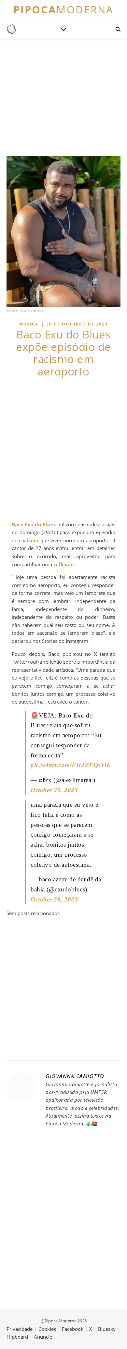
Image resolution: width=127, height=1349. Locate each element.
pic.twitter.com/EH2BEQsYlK (71, 765)
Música (28, 324)
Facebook (72, 1329)
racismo (28, 540)
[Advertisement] (63, 449)
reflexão (63, 564)
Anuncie (43, 1336)
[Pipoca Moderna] (11, 29)
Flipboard (17, 1336)
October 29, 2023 (54, 790)
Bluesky (107, 1329)
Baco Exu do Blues (34, 524)
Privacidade (20, 1329)
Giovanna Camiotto (75, 1076)
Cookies (47, 1329)
